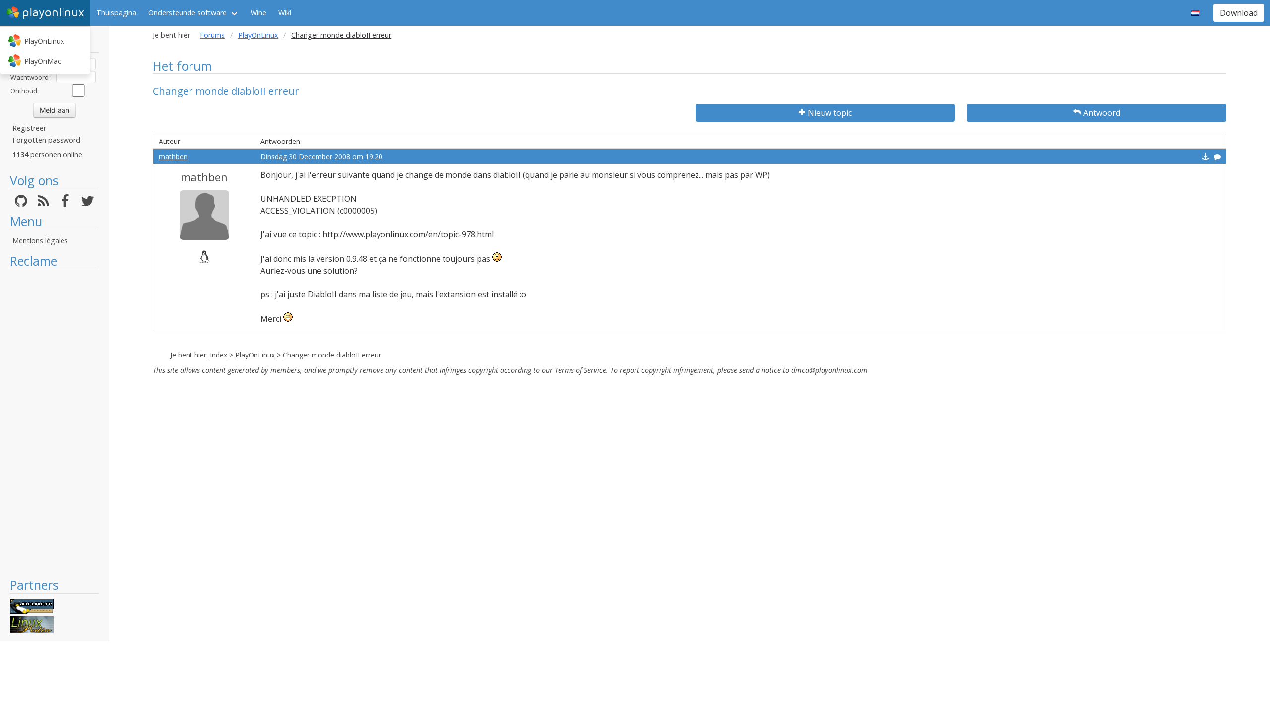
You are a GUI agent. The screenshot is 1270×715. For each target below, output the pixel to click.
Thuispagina (116, 12)
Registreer (29, 128)
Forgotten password (46, 139)
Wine (258, 12)
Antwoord (1101, 112)
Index (218, 354)
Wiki (284, 12)
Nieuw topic (830, 112)
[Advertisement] (54, 423)
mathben (173, 156)
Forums (212, 35)
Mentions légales (40, 240)
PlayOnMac (42, 61)
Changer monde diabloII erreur (332, 354)
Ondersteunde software (187, 12)
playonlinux (53, 12)
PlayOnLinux (44, 41)
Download (1239, 12)
